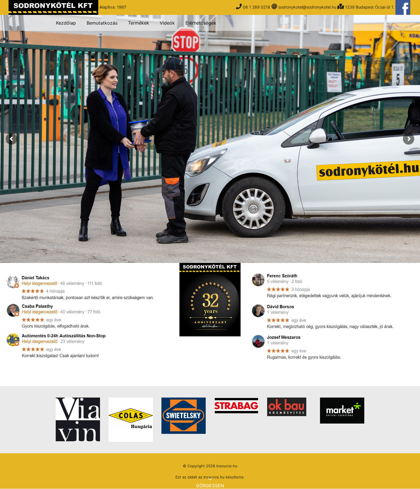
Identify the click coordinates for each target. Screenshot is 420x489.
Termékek (138, 23)
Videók (167, 23)
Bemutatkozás (102, 23)
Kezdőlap (66, 23)
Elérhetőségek (200, 23)
